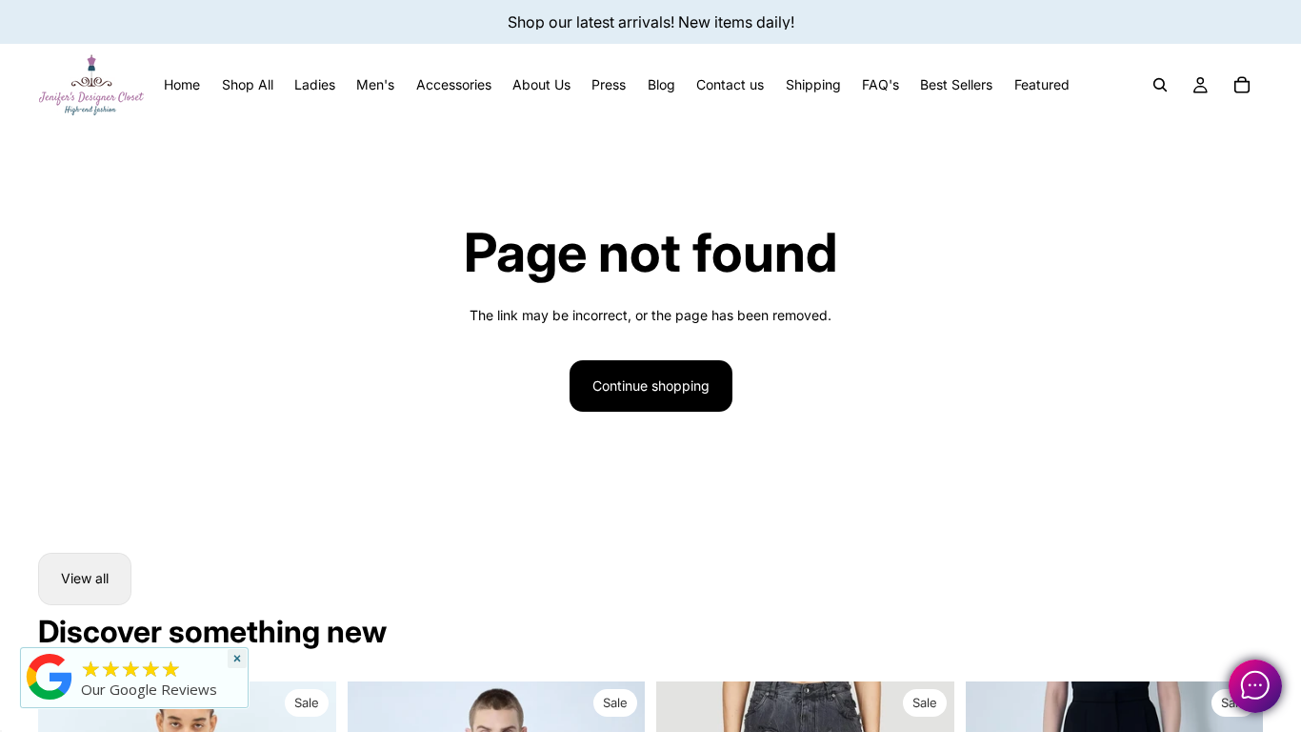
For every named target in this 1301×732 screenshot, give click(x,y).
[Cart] (1242, 85)
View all (85, 578)
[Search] (1160, 85)
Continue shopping (651, 385)
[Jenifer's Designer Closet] (49, 676)
